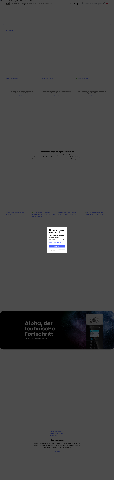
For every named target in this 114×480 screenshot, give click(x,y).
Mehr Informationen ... (55, 243)
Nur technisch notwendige (52, 249)
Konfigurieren (62, 249)
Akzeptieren (57, 246)
